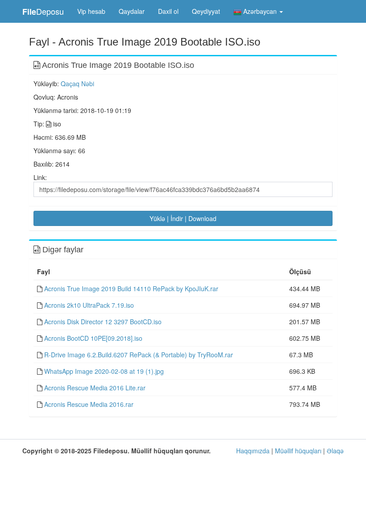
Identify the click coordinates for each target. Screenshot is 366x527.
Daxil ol (168, 11)
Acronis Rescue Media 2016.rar (88, 404)
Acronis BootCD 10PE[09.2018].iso (93, 338)
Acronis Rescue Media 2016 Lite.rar (95, 387)
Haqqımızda (253, 450)
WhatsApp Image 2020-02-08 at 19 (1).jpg (104, 371)
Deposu (43, 11)
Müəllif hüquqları (298, 450)
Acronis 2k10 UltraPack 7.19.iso (89, 305)
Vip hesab (91, 11)
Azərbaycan (260, 11)
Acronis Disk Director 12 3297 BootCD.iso (103, 321)
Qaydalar (132, 11)
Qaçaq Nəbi (77, 83)
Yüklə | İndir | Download (183, 218)
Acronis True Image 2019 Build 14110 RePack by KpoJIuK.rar (131, 288)
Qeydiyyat (206, 11)
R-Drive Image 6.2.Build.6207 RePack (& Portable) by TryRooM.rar (138, 354)
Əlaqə (335, 450)
